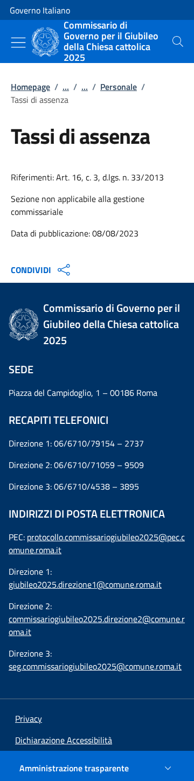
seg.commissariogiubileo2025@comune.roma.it (95, 666)
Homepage (30, 86)
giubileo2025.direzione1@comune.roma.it (85, 584)
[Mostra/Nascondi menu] (18, 42)
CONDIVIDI (31, 269)
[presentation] (177, 41)
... (66, 86)
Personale (118, 86)
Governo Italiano (40, 10)
